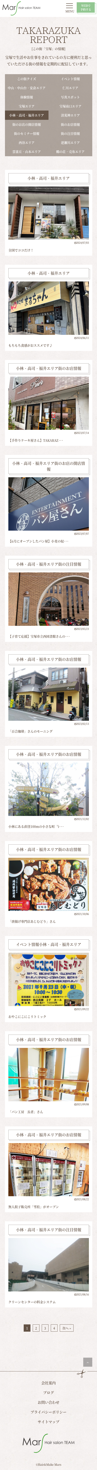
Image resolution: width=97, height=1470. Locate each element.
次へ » (66, 1328)
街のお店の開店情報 (26, 124)
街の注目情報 (70, 133)
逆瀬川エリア (70, 142)
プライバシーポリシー (48, 1412)
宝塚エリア (27, 106)
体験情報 (26, 97)
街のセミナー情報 (26, 133)
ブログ (48, 1392)
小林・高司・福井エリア (26, 115)
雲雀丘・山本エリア (26, 151)
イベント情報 (70, 78)
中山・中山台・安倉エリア (27, 87)
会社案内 (48, 1382)
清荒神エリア (70, 115)
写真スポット (70, 97)
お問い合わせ (48, 1402)
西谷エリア (27, 142)
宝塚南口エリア (70, 106)
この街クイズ (26, 78)
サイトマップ (48, 1421)
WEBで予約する (85, 7)
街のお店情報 (70, 124)
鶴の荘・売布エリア (70, 151)
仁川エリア (70, 87)
